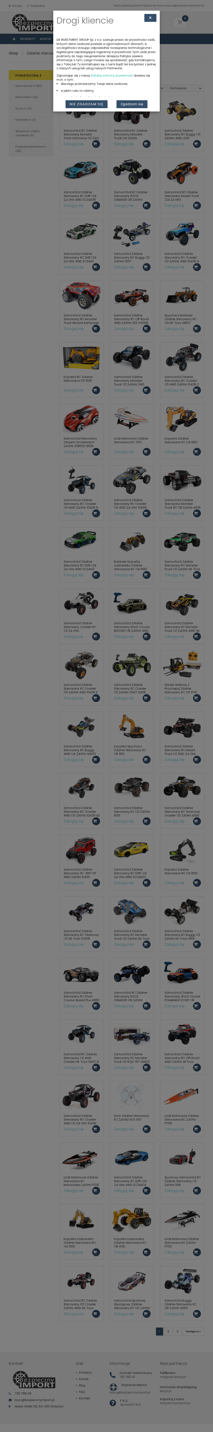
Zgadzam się (132, 104)
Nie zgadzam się (86, 104)
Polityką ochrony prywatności (112, 75)
